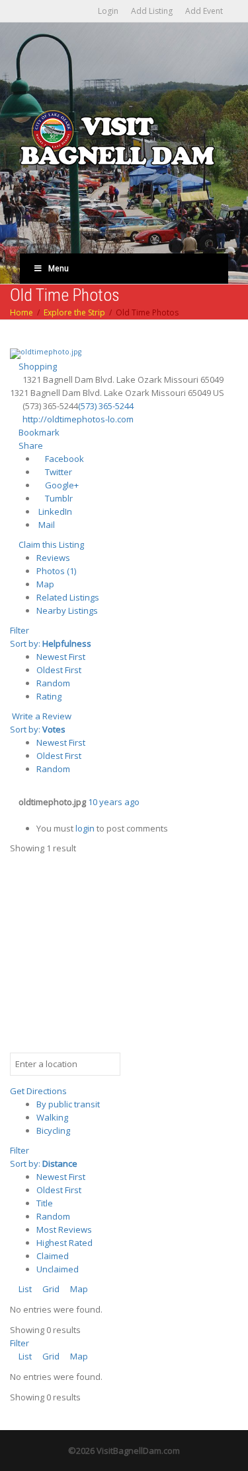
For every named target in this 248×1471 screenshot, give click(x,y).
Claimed (52, 1256)
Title (44, 1203)
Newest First (60, 657)
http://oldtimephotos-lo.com (78, 419)
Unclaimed (57, 1269)
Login (108, 10)
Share (30, 445)
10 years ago (114, 802)
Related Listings (67, 597)
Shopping (37, 366)
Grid (50, 1289)
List (24, 1289)
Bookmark (38, 432)
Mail (45, 525)
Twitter (57, 472)
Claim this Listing (50, 544)
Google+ (61, 485)
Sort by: (50, 643)
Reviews (53, 558)
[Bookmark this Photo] (13, 815)
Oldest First (58, 670)
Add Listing (152, 10)
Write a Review (40, 716)
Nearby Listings (67, 610)
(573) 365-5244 (106, 406)
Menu (58, 268)
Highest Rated (64, 1243)
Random (53, 683)
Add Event (204, 10)
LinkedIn (54, 511)
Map (45, 584)
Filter (19, 630)
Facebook (63, 459)
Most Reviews (64, 1229)
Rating (49, 696)
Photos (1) (56, 571)
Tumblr (58, 498)
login (85, 828)
